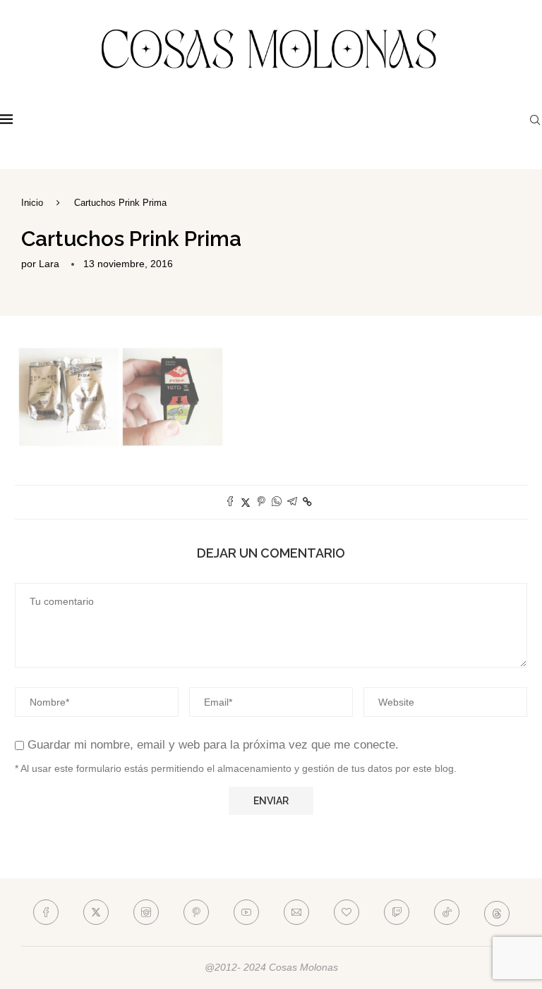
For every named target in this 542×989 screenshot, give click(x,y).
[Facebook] (46, 912)
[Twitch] (396, 912)
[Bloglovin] (346, 912)
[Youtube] (246, 912)
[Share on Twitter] (246, 502)
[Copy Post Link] (307, 502)
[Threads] (497, 912)
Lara (49, 263)
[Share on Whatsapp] (277, 502)
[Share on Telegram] (292, 502)
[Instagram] (146, 912)
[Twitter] (96, 912)
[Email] (296, 912)
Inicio (32, 202)
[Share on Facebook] (230, 502)
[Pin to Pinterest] (261, 502)
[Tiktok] (446, 912)
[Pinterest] (196, 912)
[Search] (535, 119)
